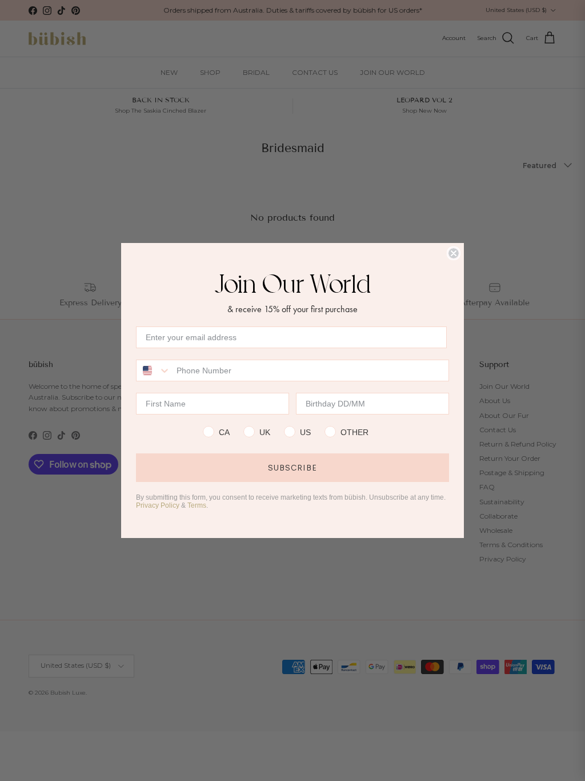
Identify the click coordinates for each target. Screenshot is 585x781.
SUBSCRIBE (292, 468)
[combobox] (154, 370)
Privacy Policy (157, 505)
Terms (196, 505)
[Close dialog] (453, 253)
